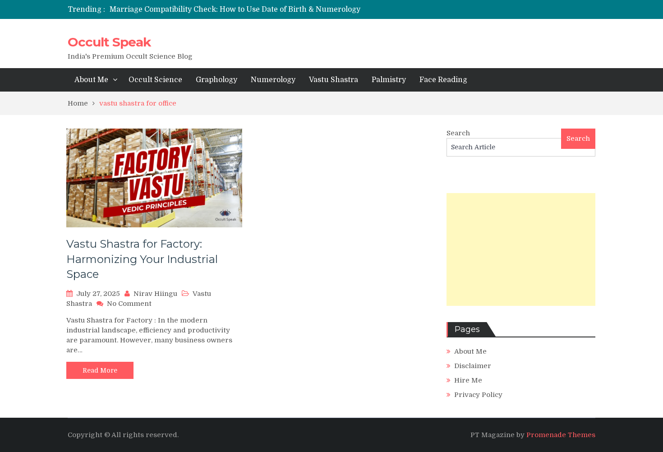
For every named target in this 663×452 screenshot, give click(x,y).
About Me (91, 80)
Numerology (273, 80)
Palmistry (389, 80)
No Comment (129, 304)
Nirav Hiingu (155, 294)
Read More (100, 370)
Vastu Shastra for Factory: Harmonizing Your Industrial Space (142, 259)
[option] (247, 9)
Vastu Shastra (333, 80)
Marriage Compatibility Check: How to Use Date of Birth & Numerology (235, 9)
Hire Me (468, 380)
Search (458, 133)
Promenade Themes (560, 435)
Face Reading (443, 80)
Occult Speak (109, 42)
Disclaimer (472, 366)
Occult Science (155, 80)
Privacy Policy (478, 395)
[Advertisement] (521, 249)
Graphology (216, 80)
